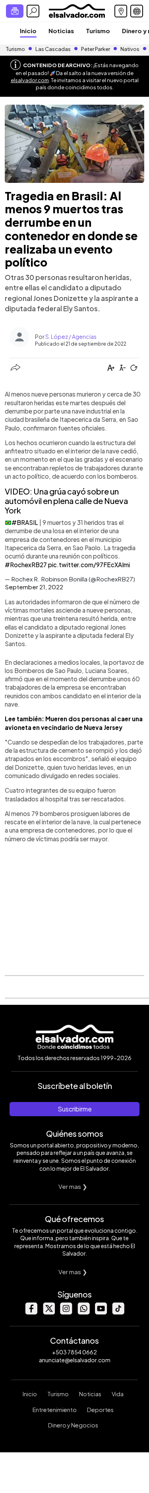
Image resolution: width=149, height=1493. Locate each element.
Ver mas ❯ (72, 1186)
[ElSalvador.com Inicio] (77, 10)
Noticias (61, 30)
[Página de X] (48, 1312)
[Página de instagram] (66, 1312)
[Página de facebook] (31, 1312)
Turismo (98, 30)
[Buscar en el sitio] (33, 11)
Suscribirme (75, 1109)
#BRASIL (25, 522)
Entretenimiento (55, 1409)
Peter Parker (96, 49)
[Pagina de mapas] (120, 11)
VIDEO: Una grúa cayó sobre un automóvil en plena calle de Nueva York (66, 500)
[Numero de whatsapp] (83, 1312)
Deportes (100, 1409)
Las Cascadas (53, 49)
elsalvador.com (30, 80)
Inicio (28, 30)
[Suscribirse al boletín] (14, 11)
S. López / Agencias (71, 336)
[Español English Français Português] (136, 11)
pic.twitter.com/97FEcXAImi (89, 564)
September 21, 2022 (34, 586)
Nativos (129, 49)
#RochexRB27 (26, 564)
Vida (118, 1393)
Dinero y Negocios (73, 1425)
